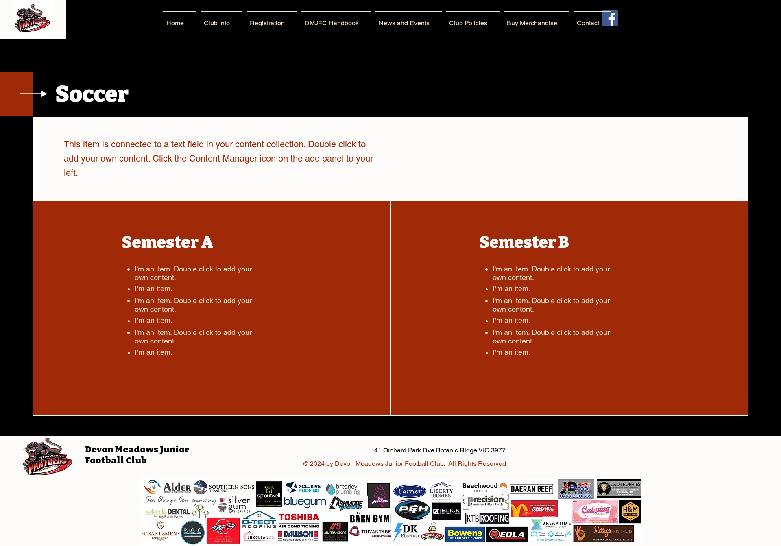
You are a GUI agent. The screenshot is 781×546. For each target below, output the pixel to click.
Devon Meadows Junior (137, 449)
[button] (221, 19)
